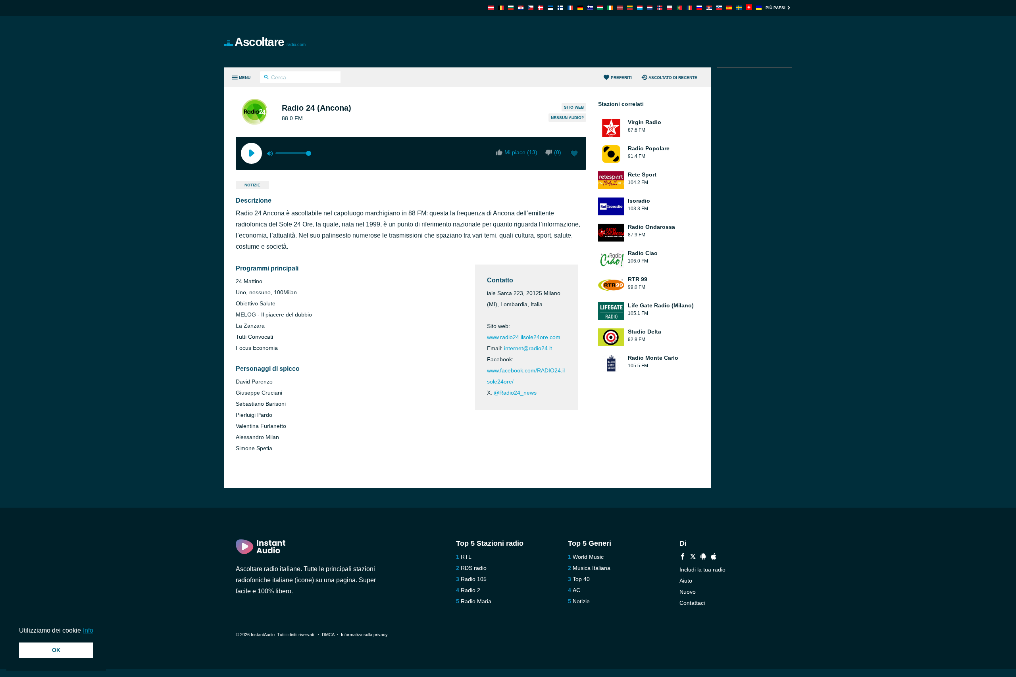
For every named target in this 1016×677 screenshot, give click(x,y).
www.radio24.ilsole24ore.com (523, 337)
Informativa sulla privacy (364, 634)
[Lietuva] (630, 7)
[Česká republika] (530, 7)
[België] (501, 7)
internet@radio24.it (528, 348)
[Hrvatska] (520, 7)
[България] (511, 7)
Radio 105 (474, 579)
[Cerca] (266, 78)
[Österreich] (491, 7)
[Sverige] (739, 7)
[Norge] (659, 7)
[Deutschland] (580, 7)
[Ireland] (610, 7)
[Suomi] (560, 7)
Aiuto (685, 580)
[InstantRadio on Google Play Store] (703, 557)
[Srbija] (709, 7)
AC (576, 590)
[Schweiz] (749, 7)
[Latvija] (620, 7)
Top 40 (581, 579)
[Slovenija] (719, 7)
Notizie (252, 185)
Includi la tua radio (702, 569)
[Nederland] (649, 7)
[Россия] (699, 7)
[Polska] (669, 7)
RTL (466, 557)
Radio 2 (470, 590)
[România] (689, 7)
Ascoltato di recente (672, 77)
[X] (693, 557)
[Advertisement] (597, 41)
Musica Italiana (591, 568)
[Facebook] (682, 557)
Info (88, 630)
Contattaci (692, 603)
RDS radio (474, 568)
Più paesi (775, 8)
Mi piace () (520, 152)
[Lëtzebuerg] (640, 7)
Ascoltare (270, 41)
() (557, 152)
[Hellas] (590, 7)
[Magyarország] (600, 7)
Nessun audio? (567, 117)
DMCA (328, 634)
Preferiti (621, 77)
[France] (570, 7)
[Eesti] (550, 7)
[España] (729, 7)
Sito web (574, 107)
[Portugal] (679, 7)
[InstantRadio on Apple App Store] (713, 557)
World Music (588, 557)
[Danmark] (540, 7)
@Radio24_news (515, 392)
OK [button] (56, 650)
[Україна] (759, 7)
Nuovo (687, 592)
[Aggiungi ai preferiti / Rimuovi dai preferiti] (574, 154)
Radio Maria (476, 601)
